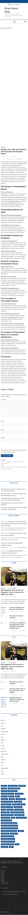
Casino (2, 723)
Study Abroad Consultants (8, 841)
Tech (2, 765)
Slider (14, 662)
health (17, 796)
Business (3, 146)
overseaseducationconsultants (9, 831)
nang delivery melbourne (18, 804)
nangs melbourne (19, 815)
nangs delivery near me (7, 815)
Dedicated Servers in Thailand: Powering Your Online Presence (16, 699)
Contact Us (16, 908)
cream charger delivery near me (9, 791)
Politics (3, 745)
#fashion (4, 786)
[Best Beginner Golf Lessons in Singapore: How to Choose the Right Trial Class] (14, 576)
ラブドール (4, 521)
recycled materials (11, 317)
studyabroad (14, 833)
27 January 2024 (13, 630)
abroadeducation (12, 786)
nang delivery (18, 801)
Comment (4, 399)
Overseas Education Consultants (9, 828)
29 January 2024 (13, 611)
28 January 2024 (13, 620)
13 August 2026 (5, 596)
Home (9, 908)
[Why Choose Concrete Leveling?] (4, 617)
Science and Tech (5, 884)
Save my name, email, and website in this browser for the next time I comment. (13, 451)
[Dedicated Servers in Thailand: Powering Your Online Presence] (4, 702)
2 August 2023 (5, 156)
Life (6, 662)
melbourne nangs (20, 799)
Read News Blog (11, 10)
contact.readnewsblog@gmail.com (10, 894)
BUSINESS (21, 786)
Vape (2, 771)
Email (2, 429)
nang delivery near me (7, 807)
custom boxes (19, 793)
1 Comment (21, 694)
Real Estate (4, 751)
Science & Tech (5, 754)
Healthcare (4, 799)
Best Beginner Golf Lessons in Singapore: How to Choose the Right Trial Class (12, 592)
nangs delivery (5, 812)
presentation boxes (14, 201)
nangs (3, 809)
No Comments (13, 156)
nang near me (18, 807)
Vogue (2, 774)
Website (3, 437)
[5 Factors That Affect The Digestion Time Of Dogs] (4, 610)
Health (2, 740)
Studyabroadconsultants (7, 844)
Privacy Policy (23, 908)
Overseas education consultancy (9, 825)
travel (11, 847)
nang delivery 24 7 (6, 804)
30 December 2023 (14, 703)
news (13, 817)
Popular (10, 662)
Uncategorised (4, 768)
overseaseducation (21, 817)
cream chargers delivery (7, 793)
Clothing (4, 788)
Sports (2, 762)
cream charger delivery (14, 788)
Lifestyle (12, 799)
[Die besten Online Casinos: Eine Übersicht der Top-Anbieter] (4, 690)
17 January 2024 (13, 694)
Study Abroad (5, 833)
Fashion (3, 734)
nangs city (10, 809)
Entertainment (4, 731)
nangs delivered (19, 809)
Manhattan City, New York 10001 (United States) (13, 891)
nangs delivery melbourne (17, 812)
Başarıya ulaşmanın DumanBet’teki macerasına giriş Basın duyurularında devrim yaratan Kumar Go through (14, 523)
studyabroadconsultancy (7, 836)
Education (3, 728)
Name (3, 421)
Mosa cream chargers (7, 801)
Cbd (2, 726)
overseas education (6, 820)
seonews (21, 831)
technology (4, 847)
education (4, 796)
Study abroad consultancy (8, 839)
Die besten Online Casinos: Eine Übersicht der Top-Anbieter (17, 690)
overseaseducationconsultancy (9, 823)
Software (3, 759)
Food (2, 737)
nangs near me (5, 817)
